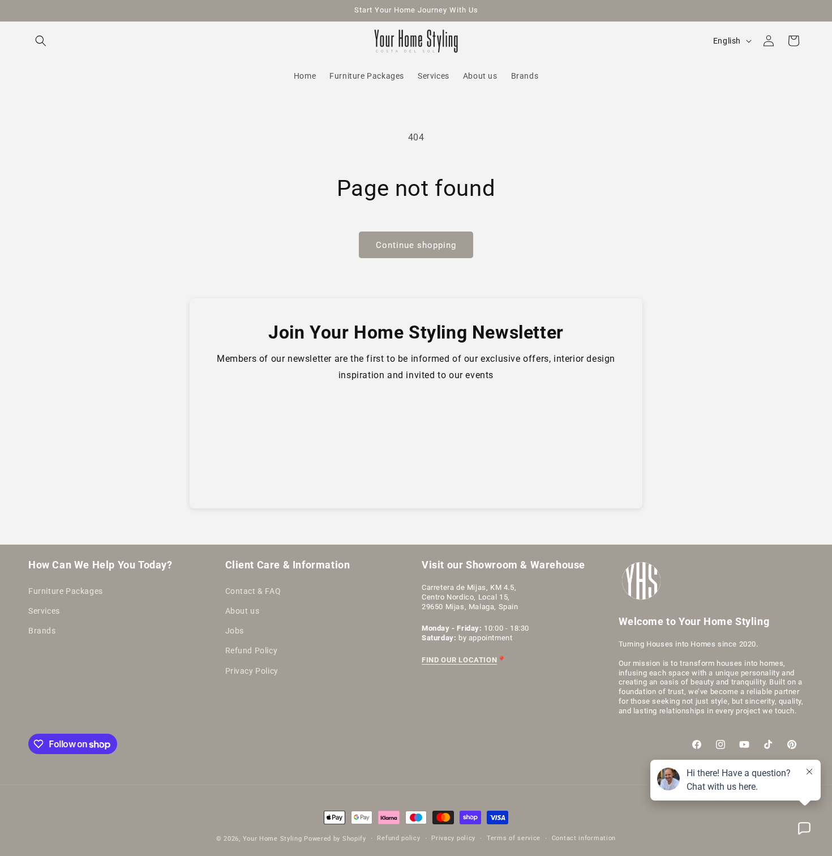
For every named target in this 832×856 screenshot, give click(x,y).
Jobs (234, 630)
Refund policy (398, 838)
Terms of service (514, 838)
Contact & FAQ (253, 590)
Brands (42, 630)
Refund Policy (251, 650)
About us (242, 610)
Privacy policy (453, 838)
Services (44, 610)
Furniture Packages (65, 590)
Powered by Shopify (335, 838)
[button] (40, 40)
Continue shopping (416, 245)
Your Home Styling (274, 838)
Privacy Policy (251, 670)
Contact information (584, 838)
